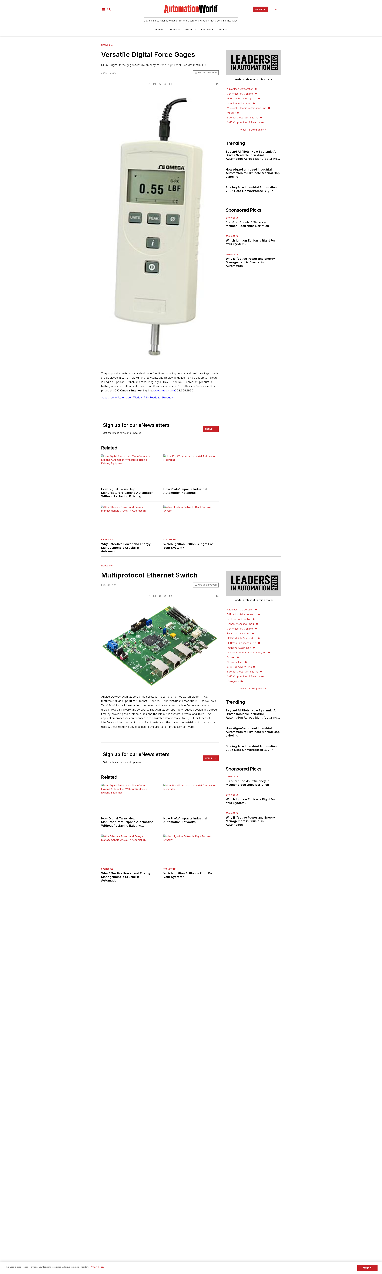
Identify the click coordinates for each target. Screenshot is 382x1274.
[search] (109, 9)
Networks (107, 45)
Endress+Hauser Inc (238, 633)
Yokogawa (233, 681)
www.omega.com (164, 390)
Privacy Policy (97, 1267)
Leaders (222, 29)
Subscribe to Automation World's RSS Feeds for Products (137, 397)
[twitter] (159, 83)
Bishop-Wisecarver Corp (241, 623)
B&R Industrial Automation (242, 614)
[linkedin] (154, 83)
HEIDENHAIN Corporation (242, 638)
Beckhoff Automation (239, 619)
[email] (170, 83)
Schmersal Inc (235, 662)
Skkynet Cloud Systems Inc (242, 117)
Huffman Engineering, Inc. (242, 98)
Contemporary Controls (240, 93)
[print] (217, 83)
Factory (160, 29)
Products (190, 29)
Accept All (367, 1268)
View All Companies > (253, 129)
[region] (191, 1268)
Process (175, 29)
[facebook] (149, 83)
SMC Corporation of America (243, 122)
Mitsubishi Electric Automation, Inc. (247, 108)
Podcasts (207, 29)
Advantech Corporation (240, 88)
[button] (103, 9)
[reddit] (165, 83)
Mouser (231, 112)
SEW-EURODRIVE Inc (239, 666)
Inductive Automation (239, 103)
